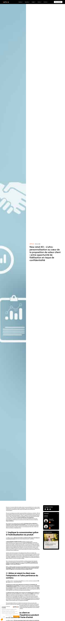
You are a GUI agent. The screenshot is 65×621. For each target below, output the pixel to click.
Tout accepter (16, 616)
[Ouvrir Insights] (35, 2)
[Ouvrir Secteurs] (22, 2)
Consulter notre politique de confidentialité (7, 613)
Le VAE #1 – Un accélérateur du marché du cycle (50, 544)
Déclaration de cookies (15, 613)
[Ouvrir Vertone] (41, 2)
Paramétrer (10, 616)
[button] (2, 619)
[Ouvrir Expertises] (29, 2)
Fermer (4, 616)
